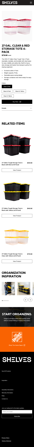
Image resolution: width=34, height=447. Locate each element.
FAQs (3, 395)
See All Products (6, 371)
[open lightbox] (17, 26)
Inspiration (4, 380)
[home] (10, 3)
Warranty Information (7, 392)
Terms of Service (6, 441)
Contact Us (5, 399)
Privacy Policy (5, 438)
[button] (30, 3)
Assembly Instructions (7, 389)
